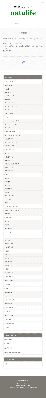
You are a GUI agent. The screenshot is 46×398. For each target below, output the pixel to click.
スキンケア (9, 81)
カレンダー (9, 315)
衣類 (7, 269)
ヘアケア (8, 232)
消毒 (7, 224)
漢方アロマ (9, 139)
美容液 (8, 99)
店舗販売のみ (10, 323)
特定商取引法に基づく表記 (14, 352)
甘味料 (8, 181)
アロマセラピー (11, 131)
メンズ (8, 127)
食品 (7, 174)
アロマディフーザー (12, 142)
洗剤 (7, 251)
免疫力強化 (9, 170)
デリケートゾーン (11, 106)
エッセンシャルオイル (13, 135)
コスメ (8, 117)
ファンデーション (11, 124)
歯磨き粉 (9, 303)
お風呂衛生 (9, 247)
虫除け (8, 89)
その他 (8, 284)
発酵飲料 (9, 292)
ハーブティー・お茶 (12, 206)
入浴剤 (8, 240)
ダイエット (9, 272)
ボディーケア (10, 96)
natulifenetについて (12, 339)
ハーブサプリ (10, 167)
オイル (8, 185)
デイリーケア (10, 85)
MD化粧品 (9, 113)
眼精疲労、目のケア (12, 163)
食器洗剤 (9, 258)
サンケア (9, 153)
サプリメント (10, 149)
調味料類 (9, 188)
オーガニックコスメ (12, 121)
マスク (8, 221)
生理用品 (9, 228)
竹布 (7, 328)
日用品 (8, 311)
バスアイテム (10, 236)
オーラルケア (10, 299)
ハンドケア (9, 102)
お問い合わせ (10, 343)
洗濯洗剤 (9, 265)
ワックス (9, 254)
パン (7, 178)
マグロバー (9, 199)
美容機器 (8, 319)
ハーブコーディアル (12, 210)
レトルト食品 (10, 195)
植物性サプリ (10, 160)
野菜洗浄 (9, 261)
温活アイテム (10, 307)
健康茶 (8, 213)
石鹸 (7, 109)
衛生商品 (8, 217)
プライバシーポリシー (12, 348)
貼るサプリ (9, 157)
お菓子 (8, 192)
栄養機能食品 (10, 276)
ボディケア (9, 243)
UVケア (8, 92)
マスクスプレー (11, 145)
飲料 (7, 288)
